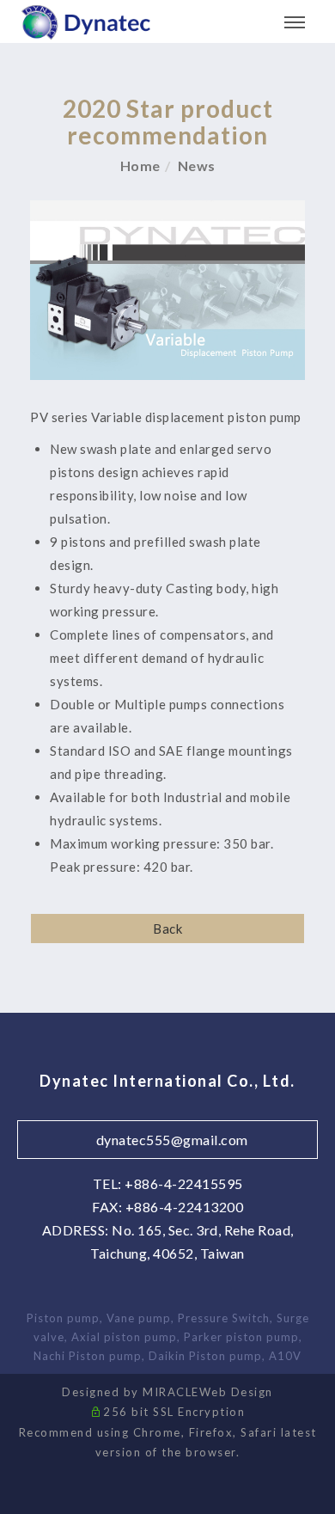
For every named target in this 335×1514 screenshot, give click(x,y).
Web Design (236, 1392)
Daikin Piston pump (205, 1356)
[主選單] (295, 23)
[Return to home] (85, 22)
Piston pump (63, 1318)
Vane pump (139, 1318)
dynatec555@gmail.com (172, 1139)
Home (140, 165)
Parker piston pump (241, 1337)
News (197, 165)
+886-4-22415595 (184, 1183)
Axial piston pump (124, 1337)
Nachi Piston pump (88, 1356)
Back (167, 928)
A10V (285, 1356)
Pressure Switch (224, 1318)
